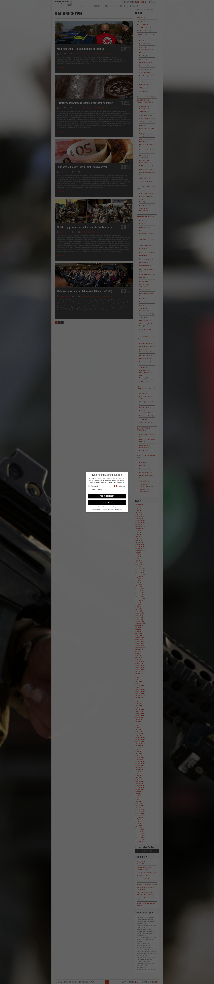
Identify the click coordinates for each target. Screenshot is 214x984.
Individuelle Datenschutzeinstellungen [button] (107, 507)
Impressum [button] (118, 509)
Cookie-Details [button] (97, 509)
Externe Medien (96, 490)
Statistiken (121, 486)
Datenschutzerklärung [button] (108, 509)
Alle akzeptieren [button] (107, 496)
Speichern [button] (107, 502)
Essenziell (94, 486)
